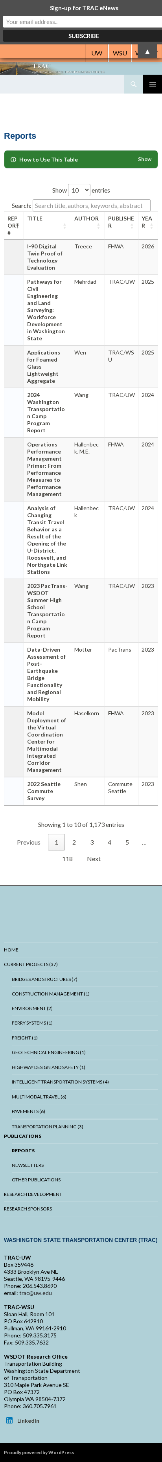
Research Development (33, 1194)
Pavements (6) (28, 1111)
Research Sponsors (28, 1209)
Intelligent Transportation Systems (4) (60, 1082)
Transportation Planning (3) (47, 1127)
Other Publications (36, 1180)
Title (34, 218)
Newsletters (28, 1165)
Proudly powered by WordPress (39, 1452)
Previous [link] (28, 842)
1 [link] (56, 842)
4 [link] (109, 842)
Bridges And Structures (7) (44, 979)
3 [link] (92, 842)
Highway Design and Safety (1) (48, 1067)
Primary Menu (152, 84)
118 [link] (67, 858)
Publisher (121, 222)
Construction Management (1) (51, 994)
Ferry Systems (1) (32, 1023)
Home (11, 950)
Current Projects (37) (31, 964)
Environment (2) (32, 1008)
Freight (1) (25, 1038)
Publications (22, 1136)
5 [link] (127, 842)
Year (147, 222)
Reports (23, 1150)
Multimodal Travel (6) (39, 1097)
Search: (21, 205)
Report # (13, 225)
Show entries (81, 190)
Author (86, 218)
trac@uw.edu (35, 1292)
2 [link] (74, 842)
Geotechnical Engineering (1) (49, 1052)
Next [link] (94, 858)
